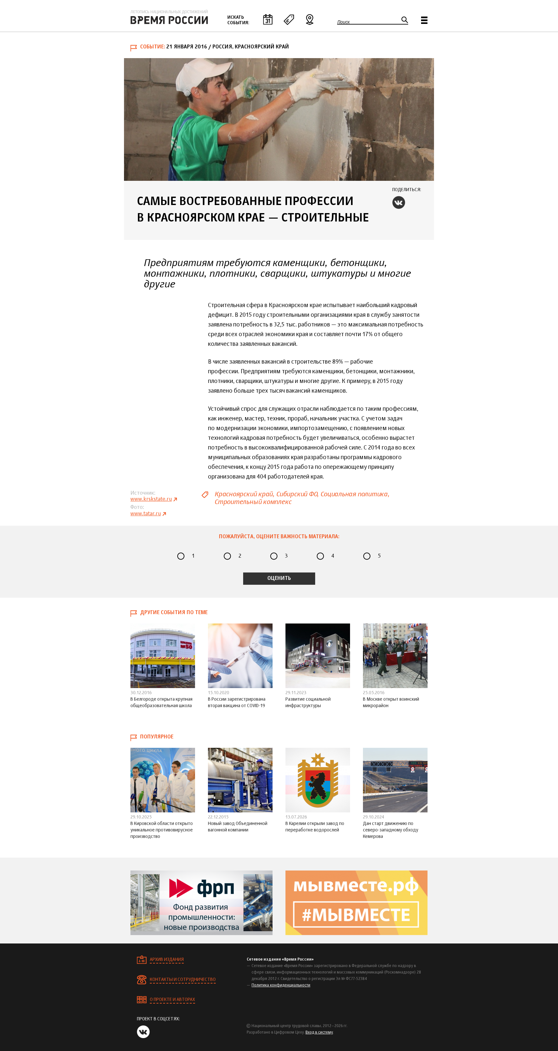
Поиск (343, 22)
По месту (309, 19)
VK (398, 202)
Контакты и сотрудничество (183, 979)
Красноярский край (243, 494)
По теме (288, 19)
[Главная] (169, 17)
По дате (267, 19)
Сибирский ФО (296, 494)
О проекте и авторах (172, 999)
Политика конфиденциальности (281, 985)
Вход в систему (319, 1033)
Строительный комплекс (252, 502)
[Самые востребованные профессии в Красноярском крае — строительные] (279, 119)
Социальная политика (354, 494)
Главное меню (424, 20)
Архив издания (167, 959)
